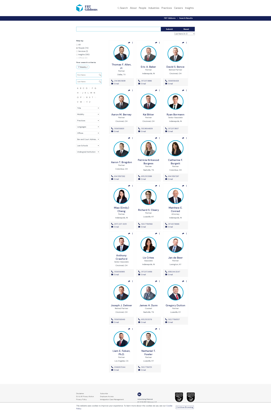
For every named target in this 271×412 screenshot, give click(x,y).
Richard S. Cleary (148, 210)
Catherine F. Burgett (175, 161)
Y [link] (87, 102)
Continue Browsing (184, 407)
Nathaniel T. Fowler (148, 352)
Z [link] (89, 102)
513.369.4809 (150, 128)
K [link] (85, 93)
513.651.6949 (123, 319)
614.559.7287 (177, 176)
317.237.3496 (150, 271)
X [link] (84, 102)
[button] (88, 108)
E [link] (89, 88)
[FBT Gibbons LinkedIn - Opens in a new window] (139, 394)
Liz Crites (148, 257)
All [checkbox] (79, 44)
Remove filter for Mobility (87, 67)
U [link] (95, 97)
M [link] (91, 93)
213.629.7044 (123, 367)
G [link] (95, 88)
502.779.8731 (150, 367)
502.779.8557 (177, 319)
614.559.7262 (123, 176)
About (133, 8)
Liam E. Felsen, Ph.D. (121, 352)
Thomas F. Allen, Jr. (121, 66)
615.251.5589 (150, 176)
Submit (169, 29)
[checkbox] (86, 48)
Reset (186, 29)
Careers (178, 8)
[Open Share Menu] (129, 43)
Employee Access (107, 396)
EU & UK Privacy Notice (85, 396)
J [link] (82, 93)
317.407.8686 (177, 224)
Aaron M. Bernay (121, 114)
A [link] (77, 88)
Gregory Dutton (175, 305)
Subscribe (104, 393)
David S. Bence (175, 66)
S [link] (89, 97)
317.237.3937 (177, 128)
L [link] (88, 93)
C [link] (83, 88)
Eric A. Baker (148, 66)
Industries (153, 8)
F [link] (92, 88)
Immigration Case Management (112, 399)
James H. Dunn (148, 305)
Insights (189, 8)
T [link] (92, 97)
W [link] (81, 102)
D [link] (86, 88)
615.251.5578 (150, 319)
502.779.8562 (150, 224)
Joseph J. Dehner (121, 305)
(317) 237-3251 (123, 224)
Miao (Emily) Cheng (121, 209)
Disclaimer (80, 393)
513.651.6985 (123, 271)
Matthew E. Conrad (175, 209)
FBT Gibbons (170, 18)
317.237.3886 (150, 81)
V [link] (77, 102)
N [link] (94, 93)
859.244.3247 (177, 271)
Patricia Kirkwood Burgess (148, 161)
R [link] (86, 97)
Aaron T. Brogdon (121, 162)
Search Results (186, 18)
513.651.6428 (177, 81)
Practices (166, 8)
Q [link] (84, 97)
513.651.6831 (123, 128)
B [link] (80, 88)
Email (116, 83)
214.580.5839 (123, 81)
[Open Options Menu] (132, 43)
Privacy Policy (81, 399)
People (142, 8)
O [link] (78, 97)
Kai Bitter (148, 114)
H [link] (77, 93)
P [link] (80, 97)
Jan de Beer (175, 257)
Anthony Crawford (121, 257)
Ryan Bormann (175, 114)
